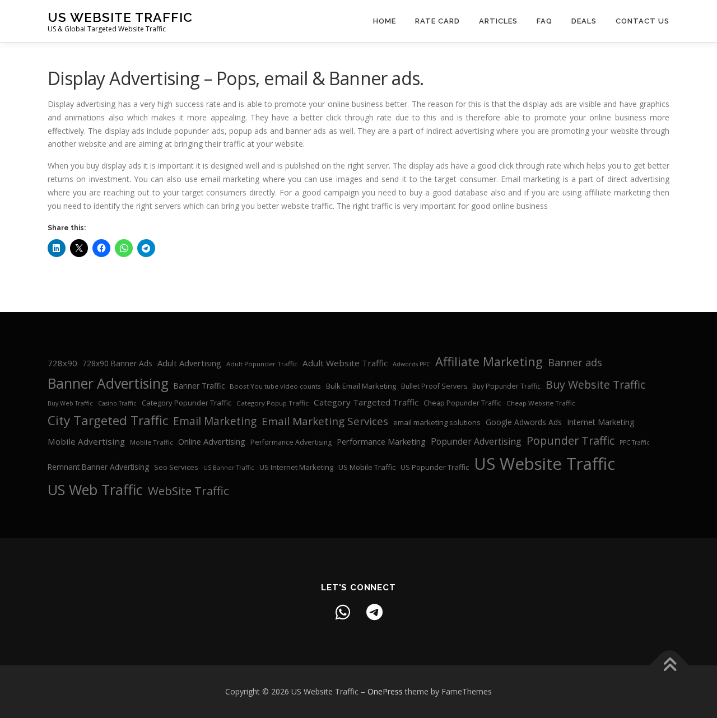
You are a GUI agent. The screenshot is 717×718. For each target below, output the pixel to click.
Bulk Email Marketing (361, 386)
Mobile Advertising (86, 441)
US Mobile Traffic (366, 467)
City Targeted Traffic (108, 420)
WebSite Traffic (188, 490)
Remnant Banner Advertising (98, 466)
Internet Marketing (601, 422)
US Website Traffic (120, 17)
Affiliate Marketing (489, 361)
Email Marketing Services (325, 421)
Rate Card (437, 21)
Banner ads (575, 362)
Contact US (642, 21)
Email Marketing (215, 421)
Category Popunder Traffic (186, 403)
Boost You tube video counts (275, 386)
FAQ (544, 21)
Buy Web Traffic (70, 403)
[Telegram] (374, 612)
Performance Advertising (291, 442)
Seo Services (176, 467)
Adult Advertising (189, 363)
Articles (498, 21)
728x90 (62, 363)
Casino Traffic (117, 403)
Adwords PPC (411, 364)
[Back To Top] (670, 666)
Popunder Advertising (476, 441)
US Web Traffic (95, 489)
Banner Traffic (199, 385)
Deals (584, 21)
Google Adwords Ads (524, 422)
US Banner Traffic (228, 468)
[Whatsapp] (342, 612)
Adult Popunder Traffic (261, 364)
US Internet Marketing (296, 467)
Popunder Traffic (570, 440)
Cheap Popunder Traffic (462, 403)
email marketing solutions (437, 422)
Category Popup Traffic (272, 403)
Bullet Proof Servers (434, 386)
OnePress (385, 691)
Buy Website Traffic (595, 384)
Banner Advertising (108, 383)
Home (384, 21)
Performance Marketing (381, 441)
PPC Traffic (635, 442)
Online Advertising (211, 441)
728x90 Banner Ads (117, 363)
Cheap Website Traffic (540, 403)
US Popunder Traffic (435, 467)
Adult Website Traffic (345, 363)
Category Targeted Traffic (366, 402)
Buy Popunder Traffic (506, 386)
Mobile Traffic (151, 442)
